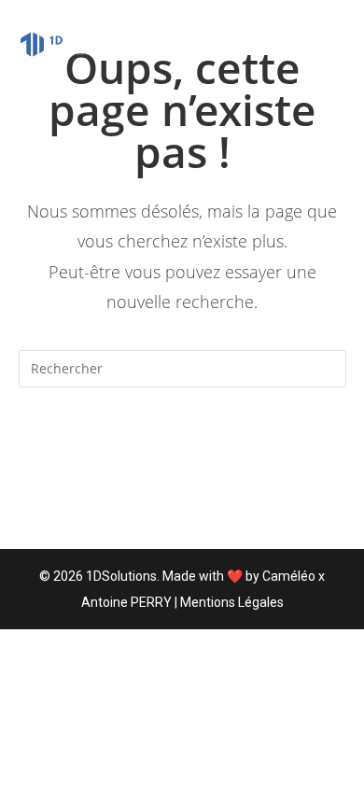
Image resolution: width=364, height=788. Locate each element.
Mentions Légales (232, 602)
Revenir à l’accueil (182, 444)
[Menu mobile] (337, 44)
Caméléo (288, 576)
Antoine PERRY (126, 602)
